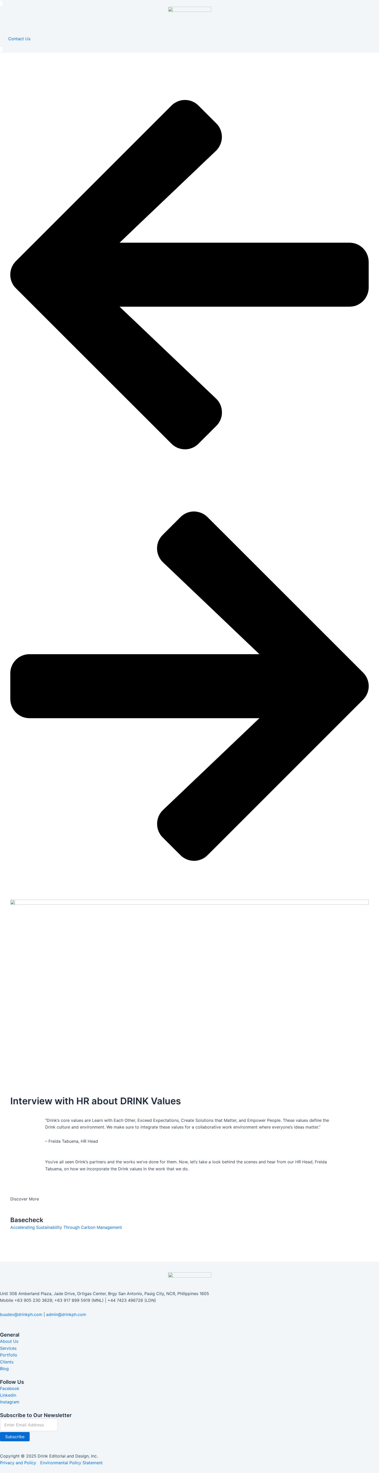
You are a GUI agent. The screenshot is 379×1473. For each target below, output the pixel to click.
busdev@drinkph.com (21, 1314)
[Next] (189, 889)
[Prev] (189, 477)
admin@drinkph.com (66, 1314)
